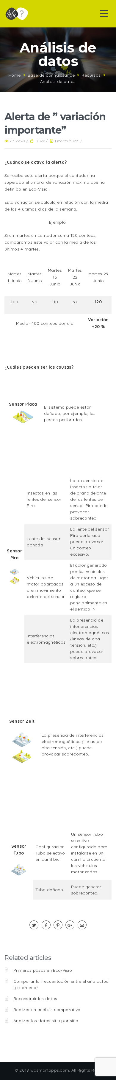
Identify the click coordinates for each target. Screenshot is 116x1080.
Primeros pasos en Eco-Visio (42, 970)
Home (14, 75)
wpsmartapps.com (49, 1070)
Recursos (91, 75)
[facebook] (46, 925)
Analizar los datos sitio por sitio (45, 1020)
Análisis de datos (58, 81)
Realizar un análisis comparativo (47, 1009)
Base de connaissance (51, 75)
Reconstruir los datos (35, 998)
